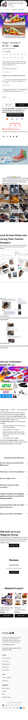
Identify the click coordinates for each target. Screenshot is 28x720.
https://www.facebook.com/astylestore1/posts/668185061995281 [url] (14, 346)
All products (7, 9)
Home (1, 9)
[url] (9, 413)
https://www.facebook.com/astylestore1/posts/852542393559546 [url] (13, 318)
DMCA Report (18, 705)
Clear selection (6, 72)
